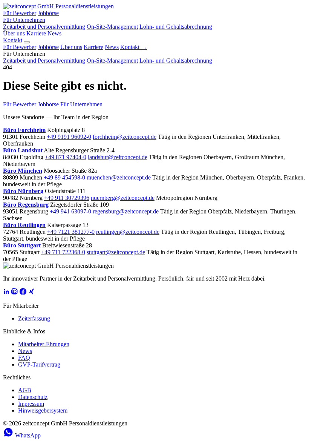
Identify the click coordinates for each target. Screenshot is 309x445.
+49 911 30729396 (66, 198)
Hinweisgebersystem (42, 410)
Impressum (31, 403)
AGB (24, 390)
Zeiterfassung (34, 318)
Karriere (36, 33)
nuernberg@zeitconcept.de (122, 198)
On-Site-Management (112, 26)
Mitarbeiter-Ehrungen (43, 344)
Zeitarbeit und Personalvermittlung (44, 26)
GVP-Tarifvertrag (39, 364)
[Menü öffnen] (27, 42)
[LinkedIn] (6, 293)
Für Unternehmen (24, 20)
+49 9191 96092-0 (69, 137)
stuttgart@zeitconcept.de (116, 252)
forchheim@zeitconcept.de (124, 137)
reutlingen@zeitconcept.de (127, 232)
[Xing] (31, 293)
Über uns (14, 33)
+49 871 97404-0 (65, 157)
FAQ (24, 357)
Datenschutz (32, 397)
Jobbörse (48, 13)
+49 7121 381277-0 (71, 232)
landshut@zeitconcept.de (117, 157)
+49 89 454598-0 (64, 177)
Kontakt (12, 40)
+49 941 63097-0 (70, 211)
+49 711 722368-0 (63, 252)
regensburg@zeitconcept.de (126, 211)
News (54, 33)
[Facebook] (23, 293)
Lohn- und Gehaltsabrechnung (175, 26)
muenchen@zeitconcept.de (119, 177)
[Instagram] (14, 293)
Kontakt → (133, 47)
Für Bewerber (19, 13)
